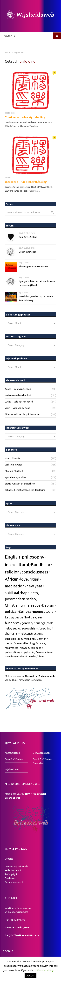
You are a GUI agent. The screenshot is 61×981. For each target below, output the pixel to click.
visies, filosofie (12, 458)
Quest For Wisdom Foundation (42, 761)
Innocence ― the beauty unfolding (26, 181)
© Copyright (11, 874)
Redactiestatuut (13, 870)
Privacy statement (14, 882)
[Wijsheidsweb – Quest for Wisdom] (30, 15)
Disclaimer (10, 878)
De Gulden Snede (42, 753)
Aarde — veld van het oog (18, 389)
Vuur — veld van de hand (17, 408)
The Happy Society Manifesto (33, 266)
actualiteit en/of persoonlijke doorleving (25, 490)
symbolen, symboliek (15, 477)
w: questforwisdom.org (16, 912)
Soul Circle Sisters (28, 237)
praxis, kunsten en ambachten (20, 483)
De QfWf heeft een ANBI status (22, 935)
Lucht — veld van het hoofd (19, 401)
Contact (9, 858)
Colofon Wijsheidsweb (16, 866)
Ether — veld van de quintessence (22, 414)
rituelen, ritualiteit (14, 471)
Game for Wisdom (14, 759)
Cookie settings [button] (45, 970)
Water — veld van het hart (18, 395)
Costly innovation (27, 252)
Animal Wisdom (12, 753)
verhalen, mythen (13, 464)
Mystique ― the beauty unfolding (25, 117)
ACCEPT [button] (30, 976)
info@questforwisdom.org (18, 908)
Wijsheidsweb (12, 769)
